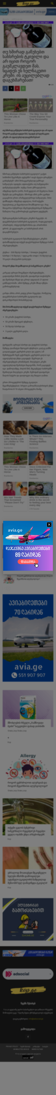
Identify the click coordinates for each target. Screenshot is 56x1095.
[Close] (49, 524)
